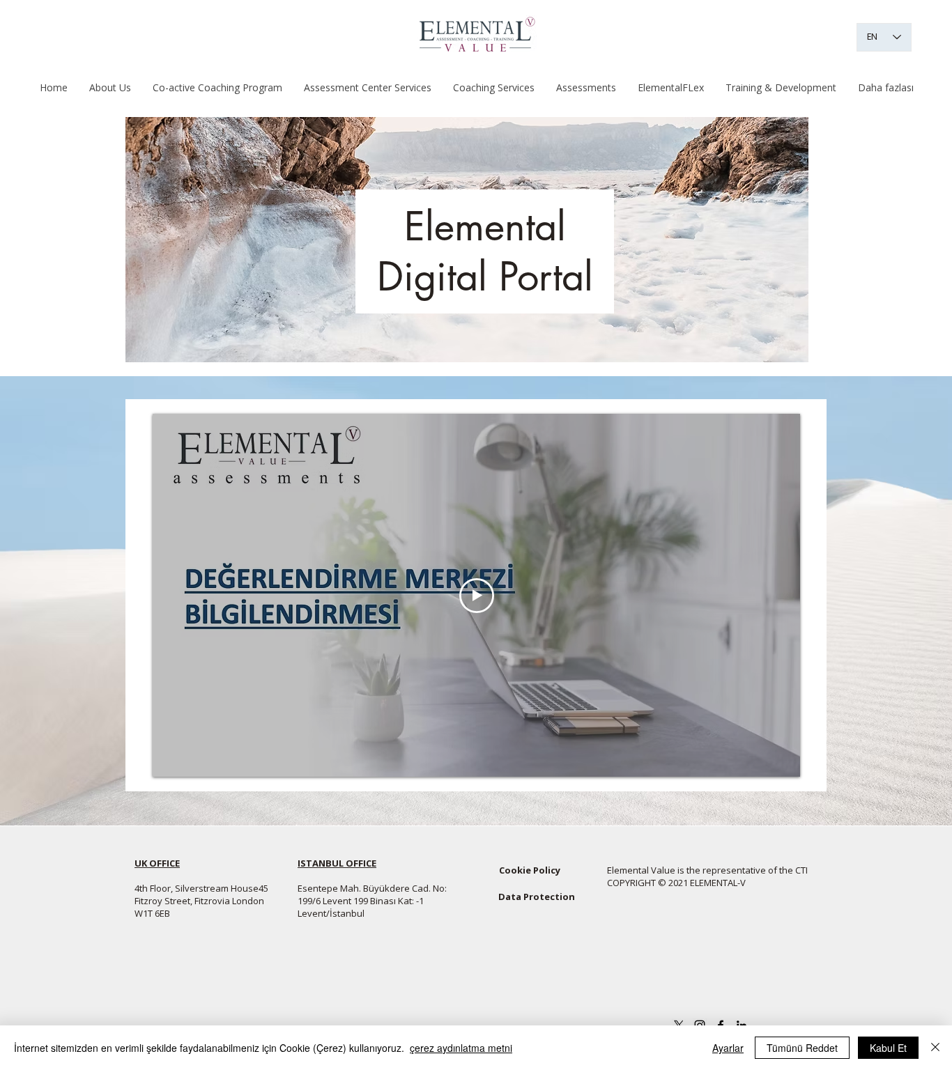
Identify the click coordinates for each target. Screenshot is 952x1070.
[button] (217, 87)
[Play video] (476, 595)
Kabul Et (888, 1048)
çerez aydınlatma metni (461, 1048)
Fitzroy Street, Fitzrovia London (199, 900)
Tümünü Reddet (802, 1048)
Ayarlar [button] (728, 1048)
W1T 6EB (152, 913)
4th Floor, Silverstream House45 (201, 888)
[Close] (935, 1048)
